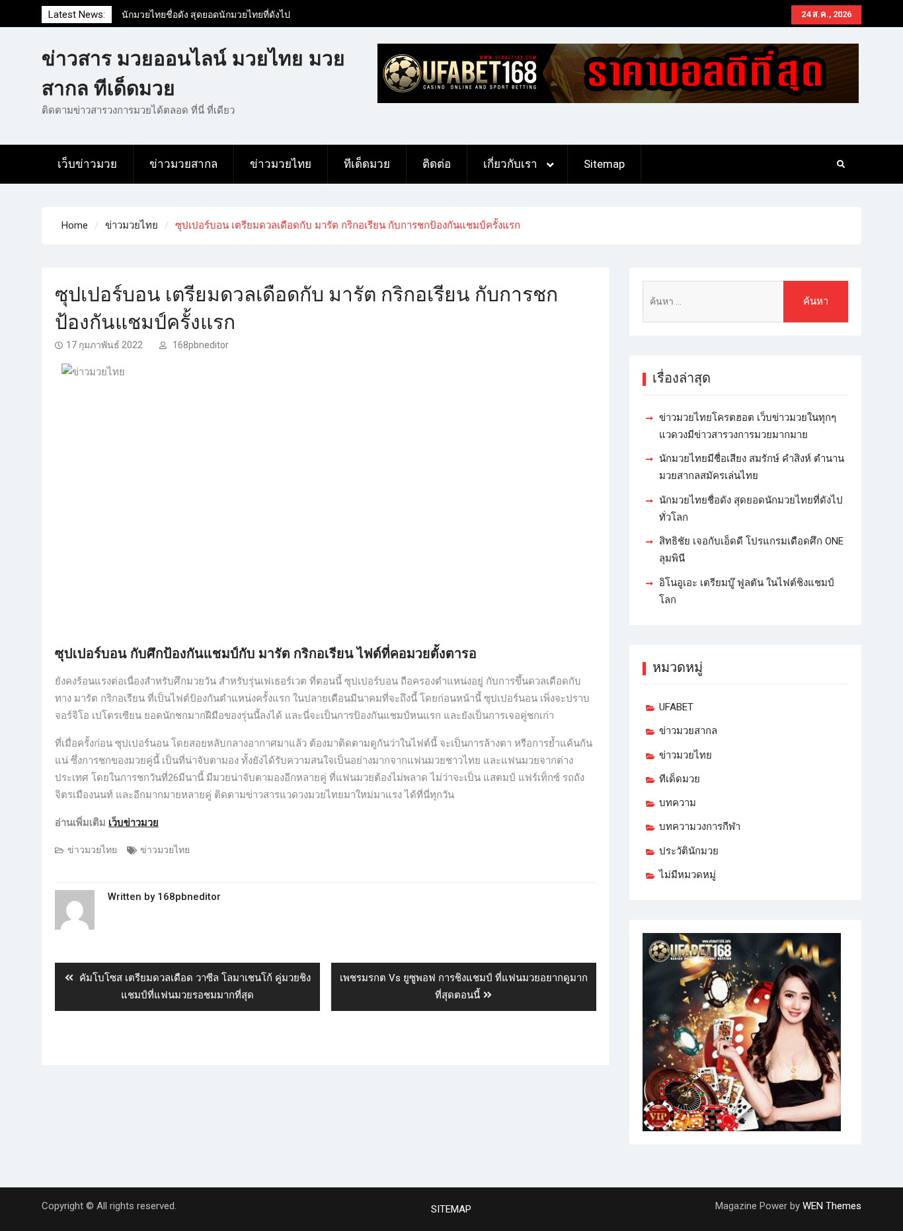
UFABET (676, 707)
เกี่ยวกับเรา (510, 163)
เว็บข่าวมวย (87, 163)
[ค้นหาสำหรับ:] (745, 301)
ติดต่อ (436, 163)
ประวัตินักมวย (689, 851)
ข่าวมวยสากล (183, 163)
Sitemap (604, 163)
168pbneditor (201, 345)
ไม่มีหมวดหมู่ (687, 875)
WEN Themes (832, 1206)
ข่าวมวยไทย (280, 163)
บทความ (677, 803)
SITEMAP (451, 1209)
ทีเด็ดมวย (367, 163)
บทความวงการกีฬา (699, 827)
